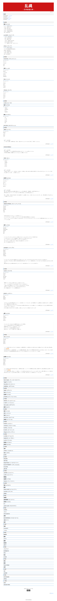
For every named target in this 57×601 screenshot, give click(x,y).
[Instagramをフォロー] (27, 590)
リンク (10, 15)
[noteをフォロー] (29, 590)
